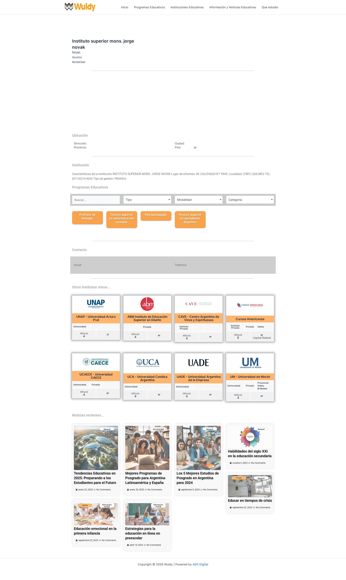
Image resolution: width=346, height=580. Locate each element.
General (107, 429)
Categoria (235, 199)
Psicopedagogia (156, 214)
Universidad (158, 429)
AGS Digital (200, 564)
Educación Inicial (107, 506)
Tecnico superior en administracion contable (121, 218)
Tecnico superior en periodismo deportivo (190, 218)
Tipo (129, 199)
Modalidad (184, 199)
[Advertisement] (173, 104)
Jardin (85, 505)
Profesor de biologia (87, 216)
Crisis (239, 478)
